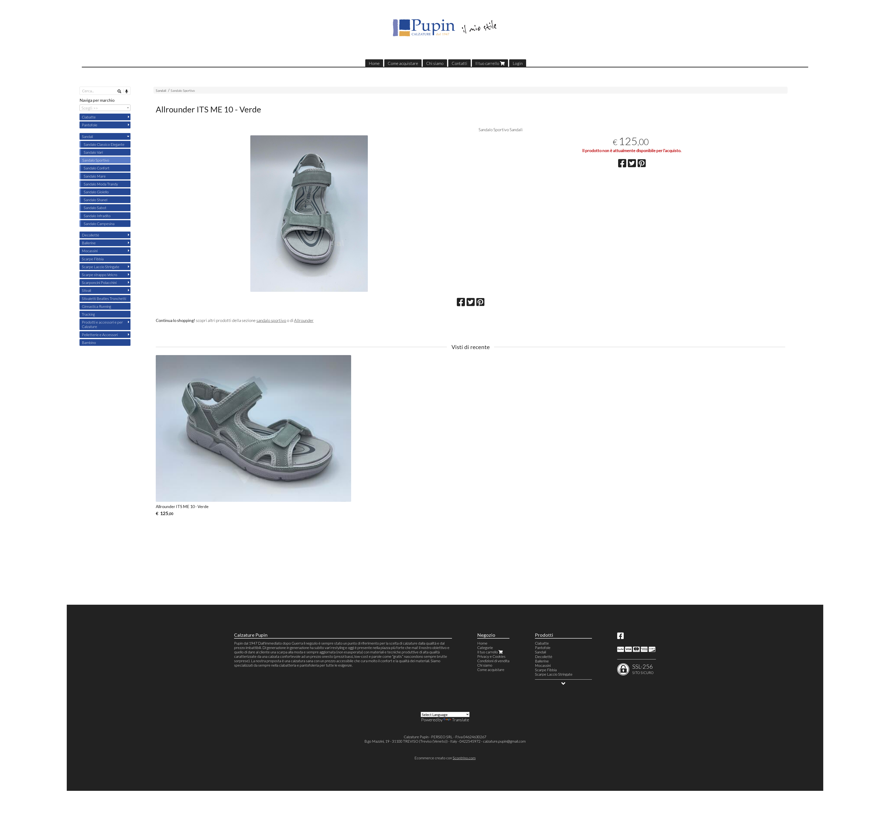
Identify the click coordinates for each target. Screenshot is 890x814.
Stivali (86, 290)
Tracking (88, 314)
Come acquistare (403, 63)
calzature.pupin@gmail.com (504, 741)
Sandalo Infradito (97, 215)
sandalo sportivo (271, 320)
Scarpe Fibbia (93, 259)
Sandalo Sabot (95, 207)
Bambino (89, 342)
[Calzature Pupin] (445, 27)
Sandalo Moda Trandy (101, 184)
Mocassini (90, 250)
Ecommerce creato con (445, 758)
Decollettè (90, 235)
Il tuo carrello (487, 63)
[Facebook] (620, 637)
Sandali (161, 90)
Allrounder (304, 320)
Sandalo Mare (95, 176)
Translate (460, 719)
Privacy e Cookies (491, 656)
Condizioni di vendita (493, 660)
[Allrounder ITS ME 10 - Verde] (309, 213)
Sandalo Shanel (95, 199)
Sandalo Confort (96, 168)
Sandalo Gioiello (96, 192)
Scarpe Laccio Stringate (100, 266)
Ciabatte (89, 117)
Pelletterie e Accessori (100, 334)
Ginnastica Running (96, 306)
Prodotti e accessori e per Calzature (102, 324)
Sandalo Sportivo (183, 90)
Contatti (459, 63)
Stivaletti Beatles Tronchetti (104, 298)
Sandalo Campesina (99, 223)
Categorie (485, 647)
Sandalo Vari (93, 152)
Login (518, 63)
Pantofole (89, 125)
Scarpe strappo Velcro (99, 274)
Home (374, 63)
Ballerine (89, 243)
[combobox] (104, 108)
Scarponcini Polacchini (99, 282)
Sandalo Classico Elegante (104, 144)
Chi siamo (435, 63)
